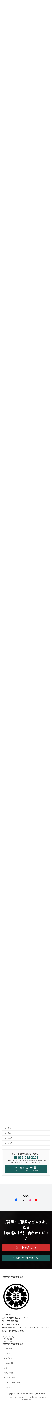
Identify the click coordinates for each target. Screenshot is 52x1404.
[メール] (11, 1339)
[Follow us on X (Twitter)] (5, 1339)
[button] (26, 1247)
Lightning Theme (30, 1397)
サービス (7, 1354)
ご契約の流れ (9, 1363)
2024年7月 (8, 1128)
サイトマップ (9, 1387)
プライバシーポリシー (12, 1382)
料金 (5, 1368)
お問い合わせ (9, 1373)
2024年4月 (8, 1143)
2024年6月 (8, 1133)
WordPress (17, 1397)
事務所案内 (8, 1358)
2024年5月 (8, 1138)
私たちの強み (9, 1349)
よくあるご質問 (9, 1378)
